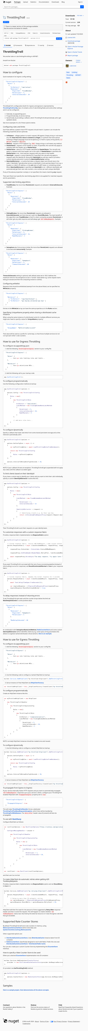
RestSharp (16, 819)
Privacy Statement (74, 1021)
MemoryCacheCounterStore (12, 928)
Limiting (74, 72)
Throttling (70, 75)
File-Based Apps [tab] (56, 33)
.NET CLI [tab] (6, 33)
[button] (59, 38)
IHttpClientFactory (37, 683)
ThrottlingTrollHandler (20, 809)
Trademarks (26, 1024)
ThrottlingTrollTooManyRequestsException (17, 811)
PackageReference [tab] (20, 33)
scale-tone (72, 66)
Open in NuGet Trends (75, 52)
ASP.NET (78, 75)
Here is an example (44, 634)
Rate (68, 72)
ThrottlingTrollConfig (10, 108)
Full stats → (80, 15)
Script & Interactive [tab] (45, 33)
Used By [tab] (41, 45)
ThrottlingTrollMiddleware (12, 813)
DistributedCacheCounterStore (17, 938)
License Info (71, 37)
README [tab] (8, 45)
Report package (73, 55)
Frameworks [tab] (18, 45)
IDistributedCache (38, 938)
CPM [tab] (29, 33)
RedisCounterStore (43, 630)
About (37, 1021)
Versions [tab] (50, 45)
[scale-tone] (67, 65)
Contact (6, 1005)
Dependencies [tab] (30, 45)
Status (33, 1005)
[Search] (82, 6)
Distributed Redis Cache (37, 944)
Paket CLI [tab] (35, 33)
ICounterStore (53, 947)
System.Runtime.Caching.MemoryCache (17, 930)
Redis (68, 78)
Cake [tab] (5, 35)
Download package (74, 41)
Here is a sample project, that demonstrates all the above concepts (26, 990)
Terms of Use (44, 1021)
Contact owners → (79, 61)
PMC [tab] (12, 33)
